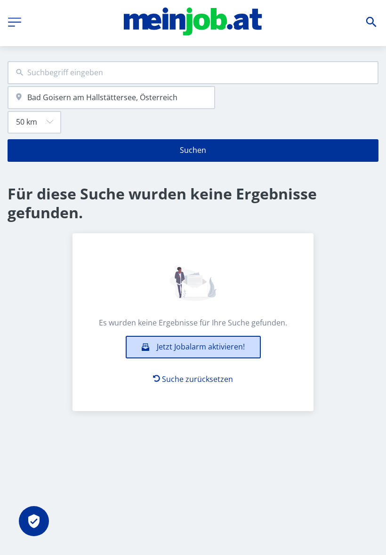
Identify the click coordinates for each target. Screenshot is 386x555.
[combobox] (193, 72)
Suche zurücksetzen (197, 379)
